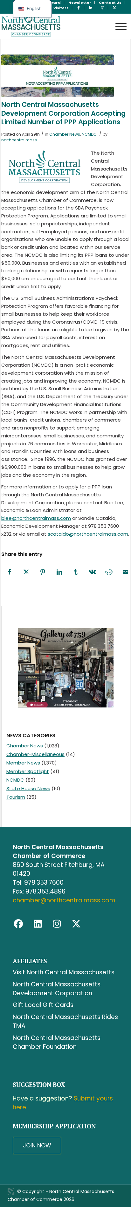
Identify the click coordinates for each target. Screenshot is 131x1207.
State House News (28, 788)
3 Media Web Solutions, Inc (11, 1191)
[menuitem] (80, 2)
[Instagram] (57, 924)
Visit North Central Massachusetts (63, 972)
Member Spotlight (27, 771)
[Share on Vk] (92, 572)
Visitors (61, 7)
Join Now (37, 1145)
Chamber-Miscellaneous (35, 754)
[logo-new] (52, 26)
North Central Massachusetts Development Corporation (56, 988)
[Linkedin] (38, 924)
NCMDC (89, 134)
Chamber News (64, 134)
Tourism (15, 797)
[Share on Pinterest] (42, 572)
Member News (23, 762)
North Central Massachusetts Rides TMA (65, 1021)
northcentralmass (19, 140)
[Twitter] (76, 924)
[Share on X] (26, 572)
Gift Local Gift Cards (43, 1005)
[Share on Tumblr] (75, 572)
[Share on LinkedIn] (59, 572)
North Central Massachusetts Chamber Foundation (56, 1042)
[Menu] (118, 20)
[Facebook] (18, 924)
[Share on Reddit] (108, 572)
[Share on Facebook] (9, 572)
